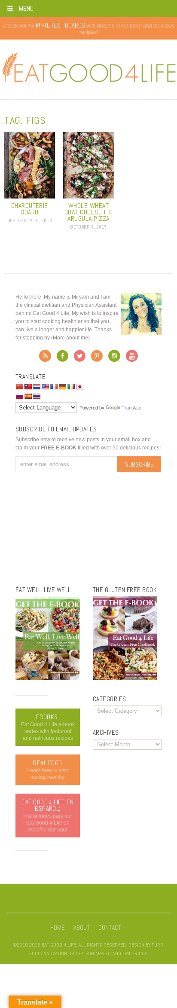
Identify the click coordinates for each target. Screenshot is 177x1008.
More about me (70, 338)
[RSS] (45, 358)
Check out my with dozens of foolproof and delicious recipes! (88, 29)
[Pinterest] (97, 358)
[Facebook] (62, 358)
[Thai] (36, 396)
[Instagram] (114, 358)
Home (57, 927)
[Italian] (71, 386)
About (81, 927)
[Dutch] (36, 386)
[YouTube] (132, 358)
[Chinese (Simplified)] (19, 386)
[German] (62, 386)
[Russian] (19, 396)
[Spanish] (28, 396)
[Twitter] (79, 358)
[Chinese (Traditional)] (28, 386)
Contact (109, 927)
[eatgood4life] (47, 678)
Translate (131, 407)
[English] (45, 386)
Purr (157, 944)
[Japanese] (79, 386)
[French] (54, 386)
